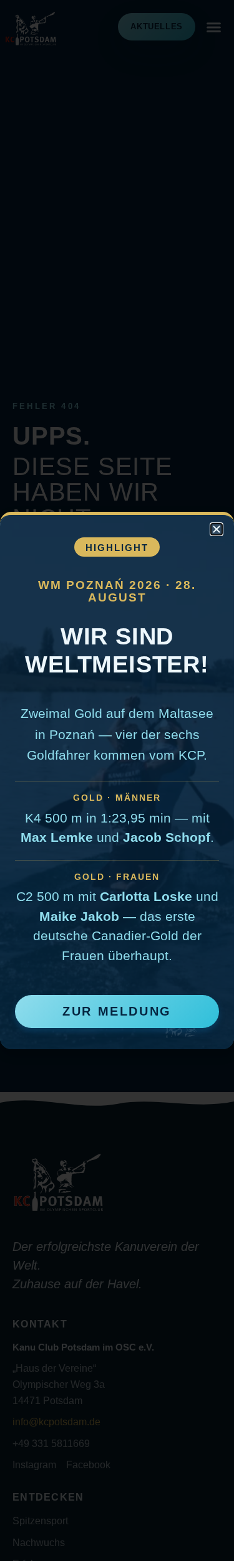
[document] (117, 780)
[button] (217, 529)
